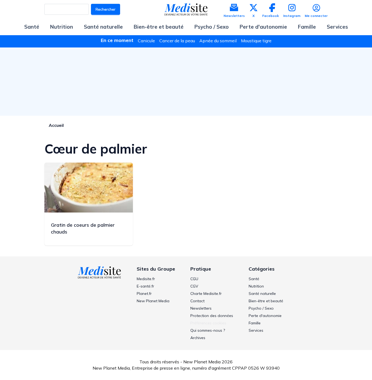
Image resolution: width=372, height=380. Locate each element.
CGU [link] (194, 278)
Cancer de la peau (177, 40)
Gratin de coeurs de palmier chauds (83, 228)
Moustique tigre (256, 40)
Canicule (146, 40)
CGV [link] (194, 286)
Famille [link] (255, 323)
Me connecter (316, 16)
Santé (31, 26)
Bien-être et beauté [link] (266, 300)
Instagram (291, 16)
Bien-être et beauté (159, 26)
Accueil (56, 125)
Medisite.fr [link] (146, 278)
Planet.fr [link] (144, 293)
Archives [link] (197, 337)
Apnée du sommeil (218, 40)
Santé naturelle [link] (262, 293)
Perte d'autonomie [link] (265, 315)
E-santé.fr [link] (145, 286)
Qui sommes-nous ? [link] (207, 330)
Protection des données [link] (211, 315)
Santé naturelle (103, 26)
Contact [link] (197, 300)
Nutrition (61, 26)
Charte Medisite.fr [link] (206, 293)
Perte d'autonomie (263, 26)
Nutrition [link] (256, 286)
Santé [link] (254, 278)
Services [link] (256, 330)
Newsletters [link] (201, 308)
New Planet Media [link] (153, 300)
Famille (307, 26)
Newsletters (234, 16)
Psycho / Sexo (211, 26)
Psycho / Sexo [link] (261, 308)
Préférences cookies (208, 323)
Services (337, 26)
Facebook (270, 16)
